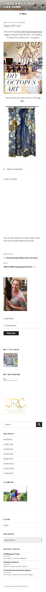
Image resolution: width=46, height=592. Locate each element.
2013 (9, 464)
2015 (9, 454)
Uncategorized (15, 169)
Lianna (21, 22)
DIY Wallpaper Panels (12, 554)
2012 (9, 468)
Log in (6, 525)
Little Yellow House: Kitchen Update (17, 570)
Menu (24, 14)
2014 (9, 459)
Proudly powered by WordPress (16, 586)
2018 (8, 439)
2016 (9, 449)
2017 (9, 444)
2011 (9, 473)
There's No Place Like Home (19, 5)
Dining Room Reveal (11, 562)
